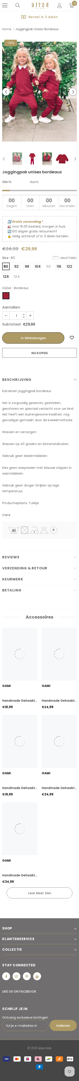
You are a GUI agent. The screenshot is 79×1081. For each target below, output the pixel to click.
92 (16, 266)
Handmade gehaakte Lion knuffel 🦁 (59, 788)
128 (6, 276)
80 (6, 266)
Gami (34, 182)
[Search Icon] (17, 5)
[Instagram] (16, 976)
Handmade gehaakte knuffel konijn (19, 788)
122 (69, 266)
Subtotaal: (12, 324)
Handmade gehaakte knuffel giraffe (19, 875)
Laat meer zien (39, 893)
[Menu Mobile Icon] (4, 5)
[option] (39, 16)
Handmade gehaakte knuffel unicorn (59, 700)
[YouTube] (37, 976)
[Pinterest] (27, 976)
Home (6, 29)
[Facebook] (6, 976)
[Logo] (40, 5)
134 (17, 276)
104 (38, 266)
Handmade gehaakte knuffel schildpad (19, 700)
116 (59, 266)
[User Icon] (59, 5)
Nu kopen (39, 353)
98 (27, 266)
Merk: (7, 182)
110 (48, 266)
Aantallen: (11, 307)
